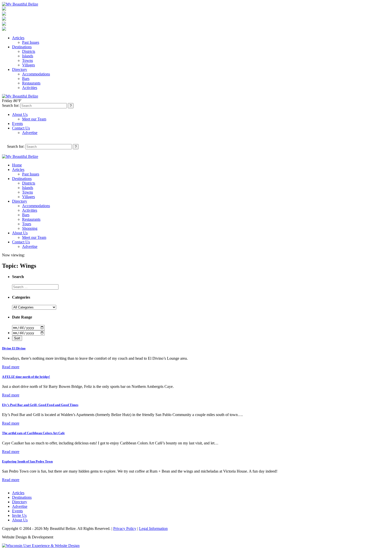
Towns (27, 60)
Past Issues (30, 42)
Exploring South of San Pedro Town (27, 461)
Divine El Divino (14, 348)
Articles (18, 38)
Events (17, 123)
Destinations (22, 47)
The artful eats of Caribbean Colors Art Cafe (33, 433)
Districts (28, 51)
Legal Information (153, 528)
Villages (28, 65)
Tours (26, 224)
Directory (19, 69)
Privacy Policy (124, 528)
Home (17, 165)
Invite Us (19, 515)
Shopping (29, 228)
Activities (29, 87)
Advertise (29, 132)
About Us (20, 114)
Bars (25, 78)
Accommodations (36, 74)
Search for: (10, 105)
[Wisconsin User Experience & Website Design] (41, 545)
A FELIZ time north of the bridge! (26, 377)
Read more (10, 367)
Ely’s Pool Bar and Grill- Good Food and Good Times (40, 405)
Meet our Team (34, 119)
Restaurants (31, 83)
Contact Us (21, 128)
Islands (27, 56)
